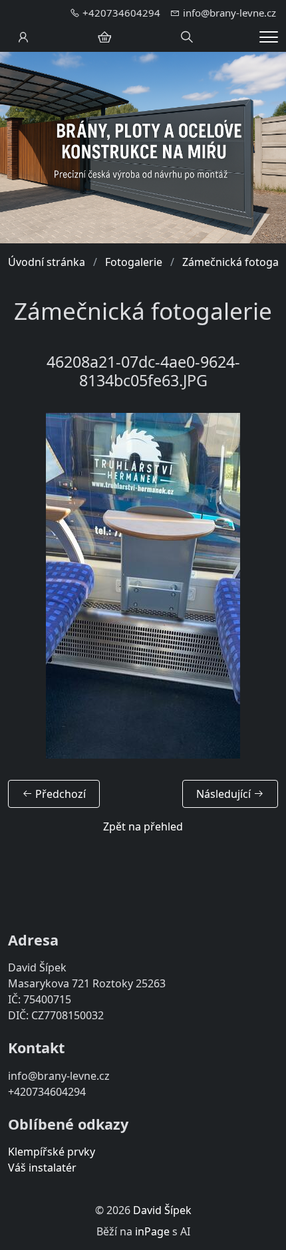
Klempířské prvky (51, 1151)
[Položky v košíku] (104, 37)
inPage (152, 1231)
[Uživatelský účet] (23, 37)
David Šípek (162, 1210)
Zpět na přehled (143, 826)
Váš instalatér (42, 1167)
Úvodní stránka (46, 262)
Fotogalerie (133, 262)
